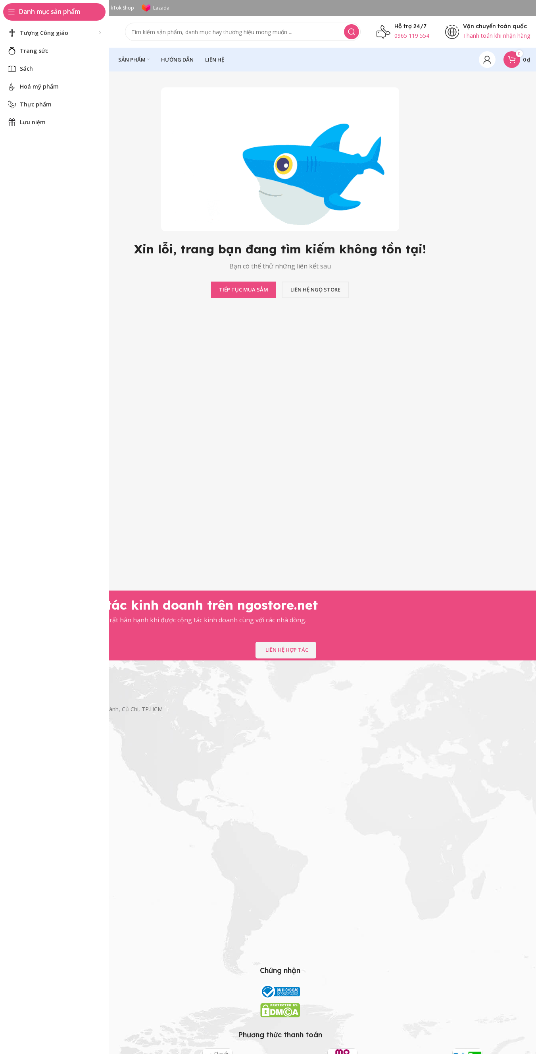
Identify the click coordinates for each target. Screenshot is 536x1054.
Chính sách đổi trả (53, 946)
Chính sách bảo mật (55, 905)
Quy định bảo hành (54, 932)
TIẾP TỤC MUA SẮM (243, 289)
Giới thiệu (42, 820)
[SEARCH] (351, 31)
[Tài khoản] (487, 60)
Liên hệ (39, 834)
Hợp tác (40, 861)
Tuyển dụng (45, 847)
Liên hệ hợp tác (286, 649)
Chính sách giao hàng (57, 919)
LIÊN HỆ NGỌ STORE (315, 289)
